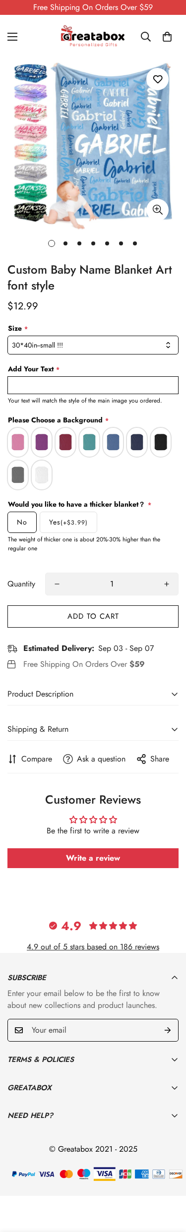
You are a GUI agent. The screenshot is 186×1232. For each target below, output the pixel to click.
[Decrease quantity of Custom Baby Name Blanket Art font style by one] (57, 584)
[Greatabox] (93, 37)
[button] (167, 36)
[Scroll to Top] (168, 1179)
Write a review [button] (93, 858)
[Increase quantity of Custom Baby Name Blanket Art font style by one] (166, 584)
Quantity (21, 583)
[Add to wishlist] (157, 79)
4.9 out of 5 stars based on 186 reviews (93, 946)
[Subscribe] (168, 1030)
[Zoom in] (157, 210)
